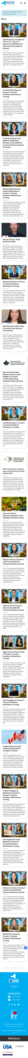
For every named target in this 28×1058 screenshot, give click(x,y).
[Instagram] (12, 1005)
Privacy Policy (14, 986)
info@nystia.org (16, 1000)
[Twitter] (18, 1005)
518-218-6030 (16, 996)
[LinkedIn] (15, 1005)
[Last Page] (21, 968)
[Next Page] (18, 968)
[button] (21, 3)
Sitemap (14, 987)
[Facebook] (9, 1005)
